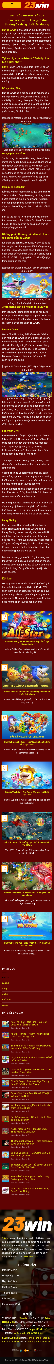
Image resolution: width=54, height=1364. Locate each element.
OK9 (26, 1256)
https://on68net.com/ (39, 1341)
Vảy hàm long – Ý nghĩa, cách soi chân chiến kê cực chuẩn (31, 1106)
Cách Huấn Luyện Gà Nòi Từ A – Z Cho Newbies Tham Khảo (31, 1071)
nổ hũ (5, 994)
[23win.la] (36, 5)
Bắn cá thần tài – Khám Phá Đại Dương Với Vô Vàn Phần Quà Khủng (27, 693)
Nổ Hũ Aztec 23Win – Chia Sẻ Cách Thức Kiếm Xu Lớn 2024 (29, 1130)
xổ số (5, 1005)
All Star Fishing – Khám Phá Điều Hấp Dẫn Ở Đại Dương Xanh (27, 642)
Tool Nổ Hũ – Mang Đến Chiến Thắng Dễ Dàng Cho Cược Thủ (30, 1178)
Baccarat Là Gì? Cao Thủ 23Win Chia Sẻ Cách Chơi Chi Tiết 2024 (31, 1166)
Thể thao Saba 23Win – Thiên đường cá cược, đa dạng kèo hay (31, 1142)
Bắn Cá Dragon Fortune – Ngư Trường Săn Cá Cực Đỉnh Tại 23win (27, 743)
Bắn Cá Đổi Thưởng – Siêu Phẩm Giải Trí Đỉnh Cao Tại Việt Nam (27, 944)
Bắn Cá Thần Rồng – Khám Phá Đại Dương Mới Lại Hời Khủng (27, 894)
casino (5, 983)
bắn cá (5, 977)
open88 (46, 1338)
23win (5, 67)
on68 (31, 1338)
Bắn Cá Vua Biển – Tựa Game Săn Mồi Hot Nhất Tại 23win (27, 793)
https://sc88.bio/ (35, 1333)
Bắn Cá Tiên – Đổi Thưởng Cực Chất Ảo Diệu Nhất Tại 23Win (27, 843)
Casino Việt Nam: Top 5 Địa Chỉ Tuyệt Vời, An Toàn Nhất (30, 1094)
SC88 (16, 1333)
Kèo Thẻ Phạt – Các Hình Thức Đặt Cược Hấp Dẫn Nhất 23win (29, 1023)
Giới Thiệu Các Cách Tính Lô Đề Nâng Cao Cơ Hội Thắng (30, 1190)
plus (17, 1338)
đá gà (5, 988)
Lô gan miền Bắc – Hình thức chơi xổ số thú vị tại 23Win (31, 1059)
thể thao (6, 999)
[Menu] (11, 5)
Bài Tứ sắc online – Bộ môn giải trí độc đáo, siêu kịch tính (31, 1118)
